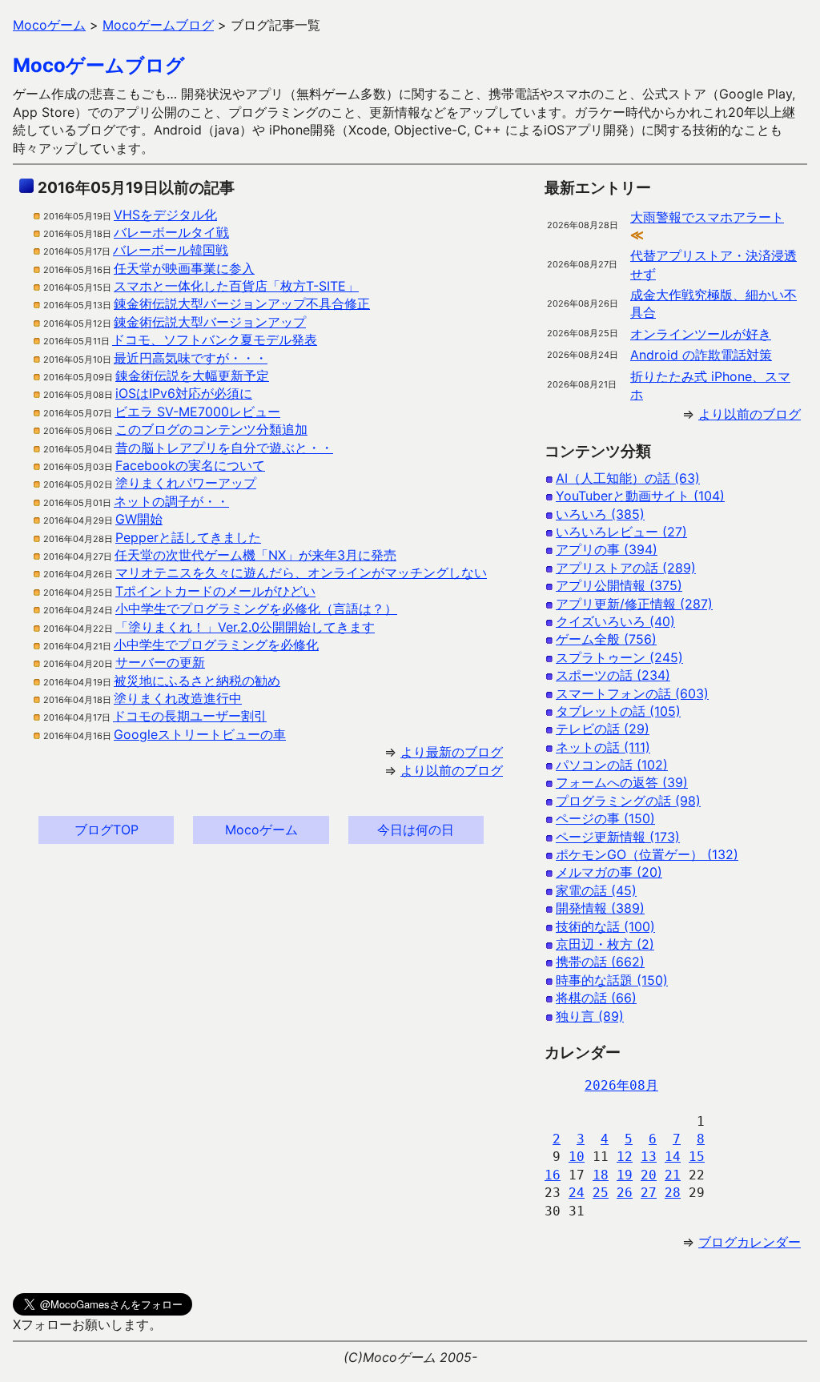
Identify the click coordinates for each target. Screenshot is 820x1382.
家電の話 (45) (596, 890)
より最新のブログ (451, 752)
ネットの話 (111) (603, 747)
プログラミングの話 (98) (628, 801)
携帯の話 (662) (600, 962)
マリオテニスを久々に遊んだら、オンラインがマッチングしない (301, 572)
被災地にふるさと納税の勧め (197, 681)
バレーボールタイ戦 (171, 232)
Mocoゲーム (261, 830)
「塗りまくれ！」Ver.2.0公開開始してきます (245, 627)
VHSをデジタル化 (165, 215)
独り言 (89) (590, 1016)
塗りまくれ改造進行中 (178, 698)
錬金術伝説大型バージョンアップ (210, 322)
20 (649, 1175)
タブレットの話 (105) (618, 711)
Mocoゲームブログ (99, 65)
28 (673, 1192)
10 (577, 1156)
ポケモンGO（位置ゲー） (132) (647, 854)
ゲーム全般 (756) (606, 639)
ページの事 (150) (605, 818)
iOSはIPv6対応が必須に (183, 393)
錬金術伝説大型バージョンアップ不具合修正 (242, 303)
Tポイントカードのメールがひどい (215, 591)
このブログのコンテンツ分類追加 (211, 429)
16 (553, 1175)
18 (601, 1175)
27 (649, 1192)
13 (649, 1156)
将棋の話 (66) (596, 998)
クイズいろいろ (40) (615, 621)
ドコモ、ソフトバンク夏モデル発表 (214, 339)
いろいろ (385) (600, 514)
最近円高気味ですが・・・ (190, 358)
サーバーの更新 (160, 662)
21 (673, 1175)
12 (625, 1156)
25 (601, 1192)
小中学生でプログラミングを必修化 (216, 645)
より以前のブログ (451, 770)
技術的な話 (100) (605, 926)
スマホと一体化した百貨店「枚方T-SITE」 (236, 286)
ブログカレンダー (749, 1242)
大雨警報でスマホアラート (707, 217)
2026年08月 (621, 1085)
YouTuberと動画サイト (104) (640, 496)
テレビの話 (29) (602, 729)
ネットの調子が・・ (171, 501)
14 (673, 1156)
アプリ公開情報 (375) (619, 585)
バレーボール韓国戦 (170, 250)
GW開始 (139, 519)
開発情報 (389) (600, 908)
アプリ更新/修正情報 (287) (634, 604)
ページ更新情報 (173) (618, 837)
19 (625, 1175)
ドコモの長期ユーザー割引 (190, 716)
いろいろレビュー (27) (621, 532)
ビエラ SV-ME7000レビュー (197, 412)
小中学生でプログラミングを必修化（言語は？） (256, 609)
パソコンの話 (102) (612, 765)
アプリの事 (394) (606, 549)
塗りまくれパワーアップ (185, 483)
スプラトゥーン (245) (619, 657)
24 (577, 1192)
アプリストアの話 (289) (626, 568)
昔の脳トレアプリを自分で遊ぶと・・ (224, 448)
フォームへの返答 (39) (622, 782)
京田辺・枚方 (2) (605, 944)
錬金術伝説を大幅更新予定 (192, 376)
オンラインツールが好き (700, 334)
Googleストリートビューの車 (200, 734)
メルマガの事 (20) (609, 872)
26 (625, 1192)
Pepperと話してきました (188, 537)
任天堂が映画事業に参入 (184, 268)
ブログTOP (106, 830)
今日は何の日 (415, 830)
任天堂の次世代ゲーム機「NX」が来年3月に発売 (255, 555)
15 (697, 1156)
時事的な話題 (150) (612, 980)
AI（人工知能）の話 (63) (628, 478)
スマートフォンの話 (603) (632, 693)
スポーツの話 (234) (613, 675)
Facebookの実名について (190, 465)
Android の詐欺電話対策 (701, 355)
